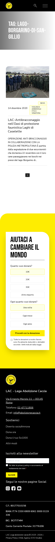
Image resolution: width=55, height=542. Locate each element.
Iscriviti (11, 475)
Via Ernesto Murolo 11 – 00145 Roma (24, 400)
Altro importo (27, 294)
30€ (27, 287)
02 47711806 (25, 407)
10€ (27, 271)
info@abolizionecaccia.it (26, 412)
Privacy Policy (11, 538)
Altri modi (11, 443)
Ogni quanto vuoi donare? (23, 301)
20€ (27, 279)
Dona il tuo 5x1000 (17, 438)
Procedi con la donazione (27, 333)
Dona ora (11, 432)
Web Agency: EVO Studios (30, 538)
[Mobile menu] (45, 6)
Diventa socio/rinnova (18, 426)
